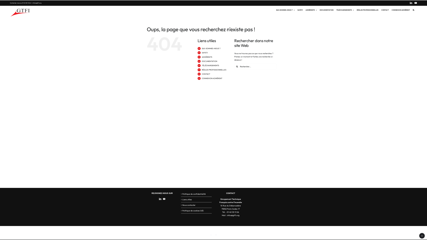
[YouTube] (164, 199)
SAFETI (205, 53)
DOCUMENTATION (209, 61)
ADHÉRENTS (207, 57)
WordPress (249, 229)
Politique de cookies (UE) (193, 210)
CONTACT (206, 74)
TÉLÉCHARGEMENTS (210, 65)
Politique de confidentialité (194, 194)
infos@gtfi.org (36, 3)
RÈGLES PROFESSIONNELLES (214, 70)
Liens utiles (187, 199)
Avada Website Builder (201, 229)
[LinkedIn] (160, 199)
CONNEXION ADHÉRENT (212, 78)
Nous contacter (189, 205)
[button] (413, 10)
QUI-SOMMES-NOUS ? (211, 48)
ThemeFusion (215, 229)
